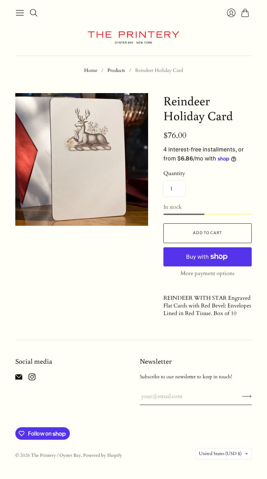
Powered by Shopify (102, 455)
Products (116, 70)
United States (220, 454)
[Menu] (20, 13)
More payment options (207, 273)
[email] (18, 378)
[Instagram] (32, 378)
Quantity (174, 173)
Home (90, 70)
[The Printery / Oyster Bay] (133, 37)
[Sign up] (247, 396)
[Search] (33, 12)
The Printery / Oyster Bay (56, 455)
